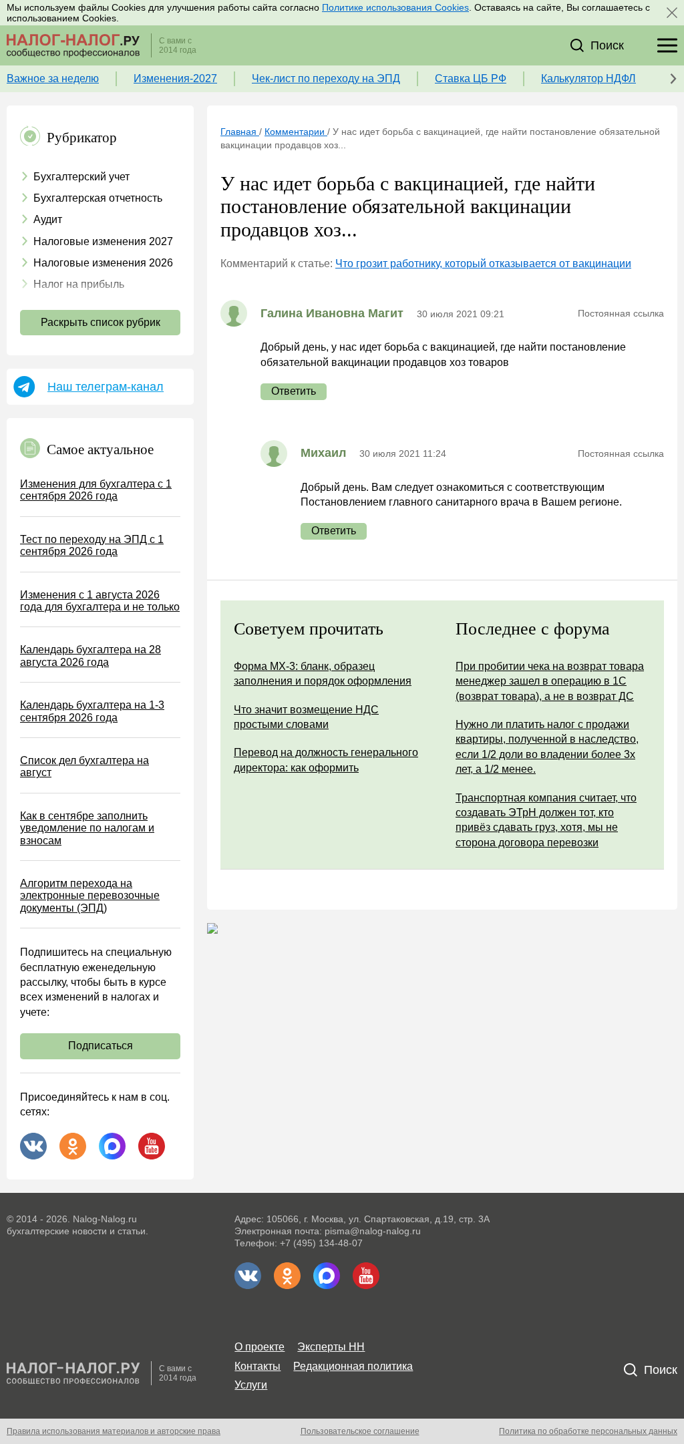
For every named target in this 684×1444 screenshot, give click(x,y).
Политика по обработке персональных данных (588, 1431)
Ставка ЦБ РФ (470, 78)
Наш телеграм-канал (105, 386)
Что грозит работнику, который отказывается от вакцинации (483, 263)
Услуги (250, 1385)
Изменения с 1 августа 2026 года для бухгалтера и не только (100, 600)
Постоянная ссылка (621, 313)
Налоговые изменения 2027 (103, 241)
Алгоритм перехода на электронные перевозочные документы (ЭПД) (90, 896)
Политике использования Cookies (395, 7)
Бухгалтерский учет (81, 176)
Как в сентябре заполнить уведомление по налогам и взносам (87, 828)
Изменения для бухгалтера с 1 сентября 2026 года (96, 490)
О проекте (259, 1346)
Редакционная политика (353, 1366)
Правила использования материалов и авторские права (113, 1431)
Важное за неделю (53, 78)
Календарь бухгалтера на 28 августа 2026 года (90, 655)
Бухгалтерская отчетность (97, 198)
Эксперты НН (331, 1346)
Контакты (257, 1366)
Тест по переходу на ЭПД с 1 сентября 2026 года (92, 545)
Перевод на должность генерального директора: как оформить (326, 760)
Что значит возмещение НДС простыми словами (306, 717)
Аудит (47, 219)
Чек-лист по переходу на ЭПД (326, 78)
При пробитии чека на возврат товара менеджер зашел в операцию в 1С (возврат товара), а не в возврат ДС (550, 681)
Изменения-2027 (175, 78)
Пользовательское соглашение (360, 1431)
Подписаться (100, 1045)
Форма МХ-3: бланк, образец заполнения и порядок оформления (322, 674)
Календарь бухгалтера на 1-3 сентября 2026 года (92, 711)
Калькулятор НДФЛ (588, 78)
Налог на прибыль (78, 284)
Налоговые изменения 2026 (103, 262)
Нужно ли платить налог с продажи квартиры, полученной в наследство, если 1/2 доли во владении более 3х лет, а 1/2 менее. (547, 747)
